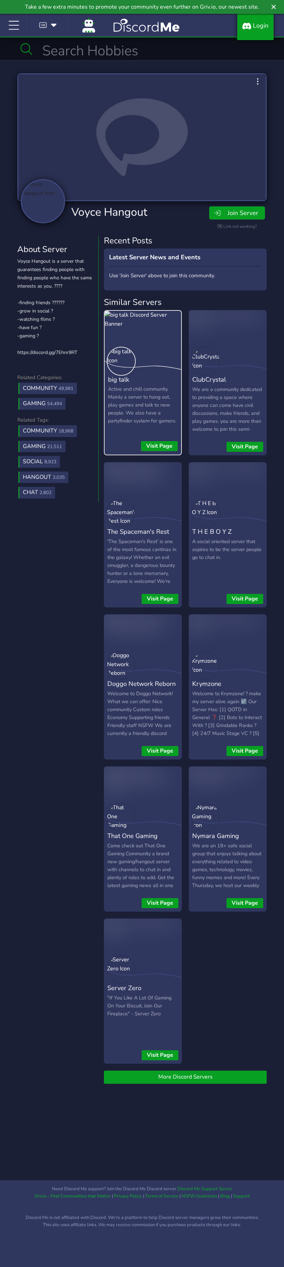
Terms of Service (161, 1196)
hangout (44, 477)
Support (241, 1196)
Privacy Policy (128, 1196)
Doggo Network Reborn (141, 683)
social (39, 461)
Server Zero (124, 988)
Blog (225, 1196)
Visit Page (159, 446)
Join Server (243, 213)
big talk (118, 379)
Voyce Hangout (109, 212)
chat (37, 492)
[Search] (26, 49)
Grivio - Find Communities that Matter (73, 1196)
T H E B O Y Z (212, 531)
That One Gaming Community (132, 840)
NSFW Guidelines (199, 1196)
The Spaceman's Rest (138, 531)
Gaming (42, 403)
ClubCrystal (209, 379)
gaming (42, 446)
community (48, 431)
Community (48, 388)
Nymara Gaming (215, 835)
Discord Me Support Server (204, 1189)
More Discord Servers (185, 1077)
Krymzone (206, 683)
